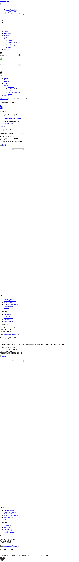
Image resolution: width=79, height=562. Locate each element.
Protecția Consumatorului (11, 304)
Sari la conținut (4, 1)
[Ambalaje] (39, 27)
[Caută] (19, 55)
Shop (5, 37)
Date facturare (12, 42)
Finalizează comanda (14, 46)
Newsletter (7, 316)
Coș (9, 44)
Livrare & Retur (9, 321)
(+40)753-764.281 (11, 12)
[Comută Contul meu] (33, 85)
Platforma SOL (8, 306)
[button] (12, 39)
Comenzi (11, 40)
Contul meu (7, 314)
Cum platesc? (8, 319)
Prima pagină (4, 99)
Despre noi (7, 33)
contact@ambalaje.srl (11, 10)
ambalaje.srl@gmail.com (11, 334)
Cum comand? (8, 318)
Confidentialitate (9, 299)
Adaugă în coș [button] (8, 123)
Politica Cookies (9, 302)
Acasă (6, 31)
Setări (10, 47)
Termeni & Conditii (10, 301)
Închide (2, 126)
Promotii (6, 35)
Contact (6, 49)
